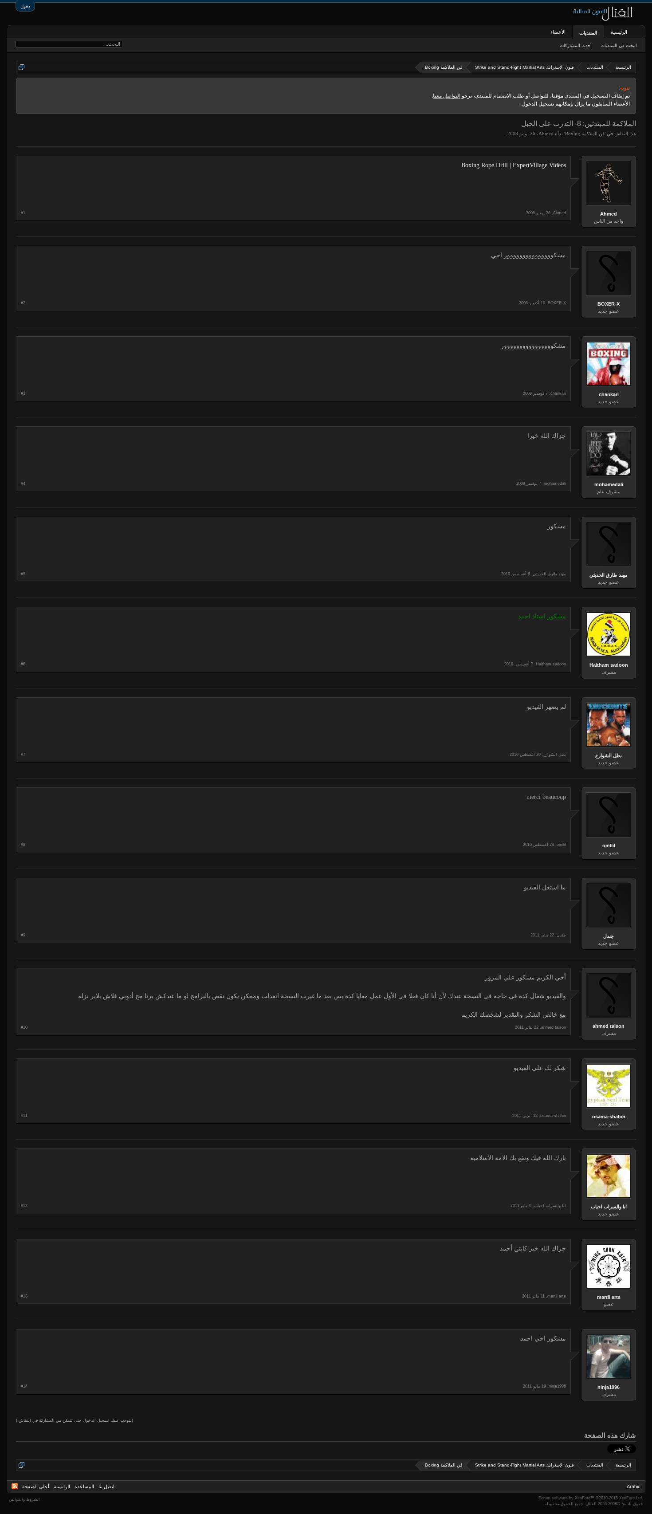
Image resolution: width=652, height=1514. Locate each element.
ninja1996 (608, 1387)
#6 (23, 664)
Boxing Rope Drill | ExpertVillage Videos (513, 165)
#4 (23, 483)
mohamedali (608, 484)
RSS (15, 1486)
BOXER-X (608, 304)
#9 (23, 935)
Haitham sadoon (608, 665)
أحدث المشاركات (576, 45)
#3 (23, 393)
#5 (23, 574)
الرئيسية (619, 32)
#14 (24, 1386)
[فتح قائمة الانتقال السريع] (21, 67)
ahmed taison (609, 1026)
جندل (608, 936)
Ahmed (546, 133)
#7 (23, 754)
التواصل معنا (446, 96)
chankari (609, 394)
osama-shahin (608, 1116)
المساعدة (84, 1486)
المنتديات (588, 32)
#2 (23, 303)
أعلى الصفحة (35, 1486)
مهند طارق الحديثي (608, 575)
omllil (608, 845)
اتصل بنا (106, 1486)
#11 (24, 1115)
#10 (24, 1027)
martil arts (609, 1297)
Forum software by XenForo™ (590, 1498)
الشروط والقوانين (24, 1499)
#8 (23, 844)
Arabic (633, 1486)
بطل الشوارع (608, 755)
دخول (25, 6)
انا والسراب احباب (609, 1206)
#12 (24, 1205)
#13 (24, 1296)
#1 (23, 213)
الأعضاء (558, 32)
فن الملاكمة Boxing (585, 133)
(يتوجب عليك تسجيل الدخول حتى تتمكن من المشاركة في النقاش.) (74, 1420)
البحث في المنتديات (619, 45)
